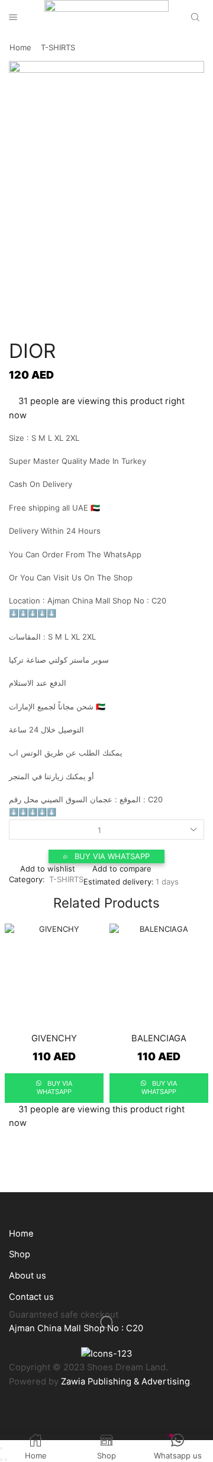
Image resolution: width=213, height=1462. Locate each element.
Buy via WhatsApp (112, 856)
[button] (106, 856)
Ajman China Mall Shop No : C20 (76, 1328)
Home (20, 47)
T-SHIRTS (58, 47)
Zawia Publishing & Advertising (125, 1381)
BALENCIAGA (158, 1038)
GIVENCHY (54, 1038)
